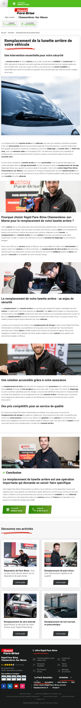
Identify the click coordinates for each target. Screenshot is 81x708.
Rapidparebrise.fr (41, 688)
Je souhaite (30, 24)
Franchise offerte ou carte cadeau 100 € (45, 659)
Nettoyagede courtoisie (66, 671)
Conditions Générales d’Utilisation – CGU (48, 694)
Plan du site (40, 699)
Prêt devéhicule (64, 665)
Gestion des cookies (68, 696)
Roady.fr (56, 688)
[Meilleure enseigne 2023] (23, 678)
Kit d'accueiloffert (66, 659)
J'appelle (11, 24)
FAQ (73, 682)
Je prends (23, 4)
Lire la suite (20, 582)
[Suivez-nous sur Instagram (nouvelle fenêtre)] (23, 686)
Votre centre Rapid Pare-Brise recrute (50, 685)
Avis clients (62, 682)
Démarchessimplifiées (41, 665)
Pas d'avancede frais (41, 671)
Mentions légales (25, 694)
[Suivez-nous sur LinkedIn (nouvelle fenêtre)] (10, 686)
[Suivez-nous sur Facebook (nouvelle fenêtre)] (4, 686)
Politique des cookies (50, 696)
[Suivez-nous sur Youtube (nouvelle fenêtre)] (17, 686)
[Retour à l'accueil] (10, 651)
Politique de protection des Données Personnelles (23, 696)
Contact (37, 682)
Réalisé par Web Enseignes (31, 703)
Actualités (49, 682)
